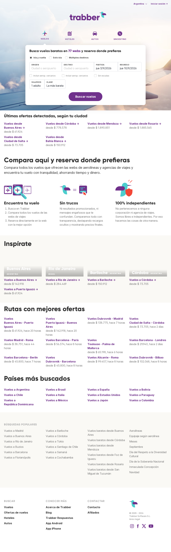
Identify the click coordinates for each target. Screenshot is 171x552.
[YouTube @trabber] (150, 527)
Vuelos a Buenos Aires (17, 436)
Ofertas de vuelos (16, 512)
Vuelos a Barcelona (16, 452)
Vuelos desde (62, 123)
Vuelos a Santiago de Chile (62, 446)
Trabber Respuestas (59, 518)
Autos (8, 523)
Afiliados (93, 512)
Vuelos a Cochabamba (59, 457)
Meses (133, 441)
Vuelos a (20, 280)
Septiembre (136, 446)
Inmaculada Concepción (144, 467)
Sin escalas (103, 76)
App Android (54, 523)
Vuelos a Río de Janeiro (18, 441)
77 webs (74, 51)
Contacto (94, 507)
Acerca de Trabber (58, 507)
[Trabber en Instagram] (132, 527)
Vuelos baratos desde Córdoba (106, 440)
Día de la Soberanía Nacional (146, 461)
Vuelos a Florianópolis (17, 457)
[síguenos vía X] (144, 527)
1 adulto (36, 85)
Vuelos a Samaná (56, 452)
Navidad (134, 472)
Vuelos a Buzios (14, 446)
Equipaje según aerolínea (144, 436)
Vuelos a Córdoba (56, 436)
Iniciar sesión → (159, 4)
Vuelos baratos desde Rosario (106, 464)
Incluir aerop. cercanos (44, 76)
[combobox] (45, 66)
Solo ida (57, 57)
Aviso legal (134, 519)
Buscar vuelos (85, 96)
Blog (49, 512)
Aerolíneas (135, 430)
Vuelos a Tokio (55, 441)
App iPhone (53, 528)
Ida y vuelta (39, 57)
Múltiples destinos (79, 57)
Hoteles (9, 518)
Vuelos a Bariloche (57, 430)
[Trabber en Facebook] (138, 527)
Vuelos (105, 318)
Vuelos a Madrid (13, 430)
